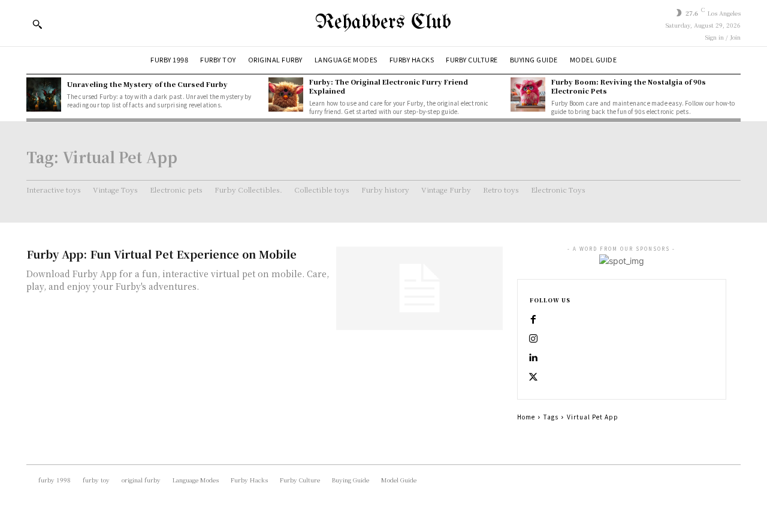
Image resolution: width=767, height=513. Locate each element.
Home (526, 416)
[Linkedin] (533, 358)
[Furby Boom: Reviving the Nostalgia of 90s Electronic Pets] (528, 94)
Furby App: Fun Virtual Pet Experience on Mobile (161, 254)
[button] (37, 24)
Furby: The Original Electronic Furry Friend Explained (388, 86)
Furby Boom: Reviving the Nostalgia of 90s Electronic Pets (628, 86)
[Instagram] (533, 339)
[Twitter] (533, 377)
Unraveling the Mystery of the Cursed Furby (147, 84)
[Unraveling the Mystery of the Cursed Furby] (43, 94)
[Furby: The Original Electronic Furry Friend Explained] (285, 94)
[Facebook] (533, 319)
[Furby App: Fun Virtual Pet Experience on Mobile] (419, 288)
